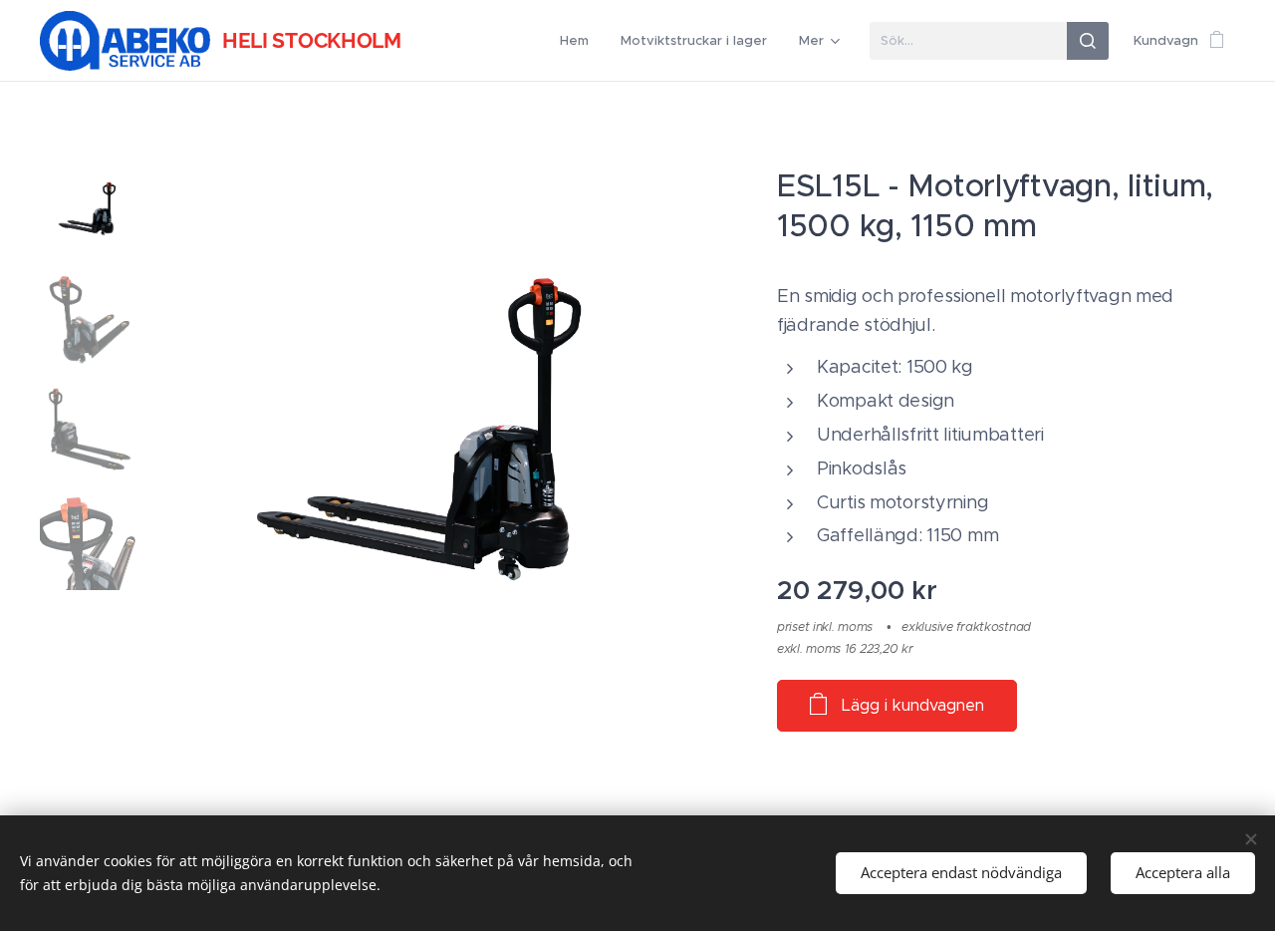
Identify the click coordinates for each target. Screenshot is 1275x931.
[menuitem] (580, 41)
